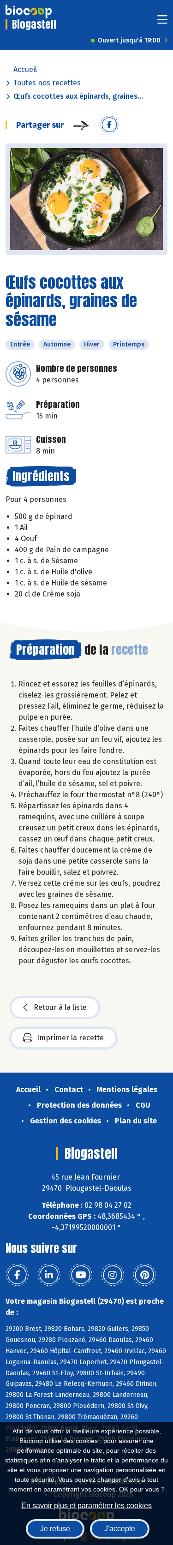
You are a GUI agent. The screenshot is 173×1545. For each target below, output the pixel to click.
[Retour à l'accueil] (29, 11)
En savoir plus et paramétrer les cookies (86, 1505)
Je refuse (55, 1529)
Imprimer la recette (70, 1037)
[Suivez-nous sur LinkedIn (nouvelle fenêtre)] (48, 1275)
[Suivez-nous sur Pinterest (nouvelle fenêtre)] (144, 1275)
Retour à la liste (60, 1007)
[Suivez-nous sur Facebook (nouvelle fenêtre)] (17, 1275)
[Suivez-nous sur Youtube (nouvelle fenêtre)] (80, 1275)
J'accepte (119, 1529)
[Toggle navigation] (162, 22)
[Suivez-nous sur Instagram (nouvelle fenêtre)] (112, 1275)
